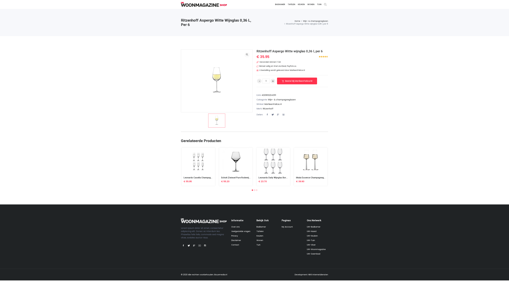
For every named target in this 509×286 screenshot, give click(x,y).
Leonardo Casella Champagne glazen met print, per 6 (210, 177)
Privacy (234, 235)
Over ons (235, 226)
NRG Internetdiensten (318, 274)
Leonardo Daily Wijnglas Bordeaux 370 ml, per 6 (281, 177)
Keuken (301, 4)
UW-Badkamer (313, 226)
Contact (235, 244)
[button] (252, 190)
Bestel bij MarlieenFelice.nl (298, 80)
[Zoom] (247, 54)
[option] (216, 121)
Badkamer (280, 4)
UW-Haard (311, 231)
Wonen (310, 4)
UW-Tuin (311, 240)
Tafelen (291, 4)
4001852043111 (269, 95)
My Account (287, 226)
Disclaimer (236, 240)
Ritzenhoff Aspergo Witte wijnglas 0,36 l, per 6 (289, 51)
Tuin (319, 4)
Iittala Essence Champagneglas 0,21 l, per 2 (317, 177)
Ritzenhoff (268, 108)
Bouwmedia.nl (220, 274)
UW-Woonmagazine (316, 249)
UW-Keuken (312, 235)
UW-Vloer (311, 244)
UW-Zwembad (313, 254)
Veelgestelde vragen (240, 231)
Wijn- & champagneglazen (315, 21)
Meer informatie (198, 163)
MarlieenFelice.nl (273, 104)
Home (297, 21)
